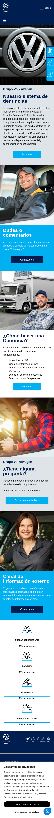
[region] (27, 790)
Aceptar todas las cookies (27, 804)
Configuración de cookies (27, 812)
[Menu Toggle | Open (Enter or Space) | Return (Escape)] (4, 20)
